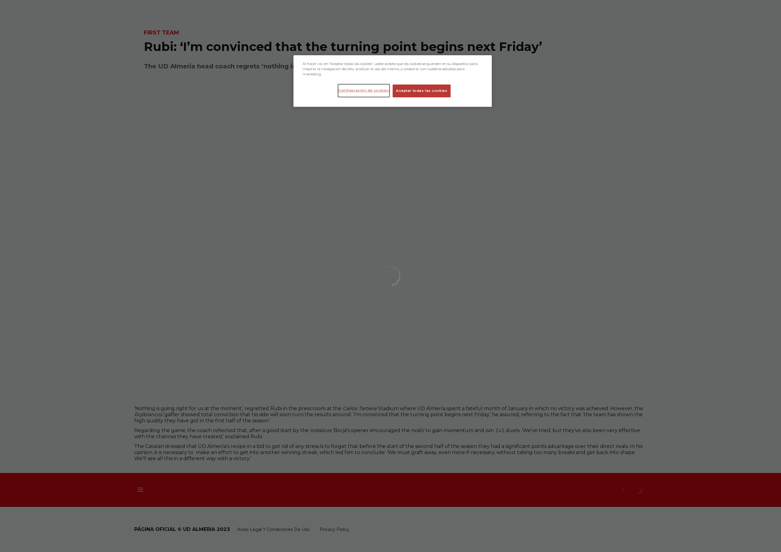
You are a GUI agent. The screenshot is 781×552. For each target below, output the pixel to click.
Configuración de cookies (363, 90)
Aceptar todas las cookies (421, 90)
